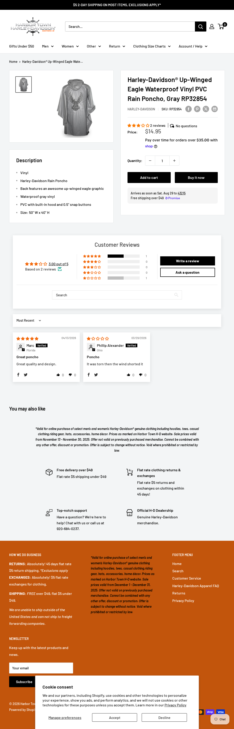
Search (177, 571)
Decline (164, 717)
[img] (27, 338)
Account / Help (190, 46)
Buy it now (196, 177)
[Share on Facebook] (188, 108)
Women (68, 46)
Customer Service (186, 578)
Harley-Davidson (141, 109)
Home (13, 62)
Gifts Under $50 (21, 46)
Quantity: (135, 160)
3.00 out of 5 (58, 264)
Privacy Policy (175, 705)
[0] (221, 26)
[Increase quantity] (174, 160)
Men (45, 46)
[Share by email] (214, 108)
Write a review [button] (187, 261)
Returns (178, 593)
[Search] (200, 26)
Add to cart (149, 177)
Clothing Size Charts (149, 46)
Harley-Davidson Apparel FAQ (195, 585)
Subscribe (24, 681)
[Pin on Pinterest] (197, 108)
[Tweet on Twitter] (206, 108)
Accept (114, 717)
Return (114, 46)
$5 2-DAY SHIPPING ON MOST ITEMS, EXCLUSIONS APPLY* (117, 5)
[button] (139, 125)
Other (91, 46)
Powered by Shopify (23, 710)
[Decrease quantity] (150, 160)
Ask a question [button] (187, 272)
